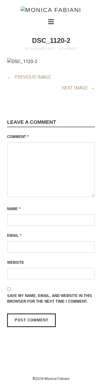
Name (13, 209)
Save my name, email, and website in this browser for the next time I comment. (49, 299)
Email (14, 235)
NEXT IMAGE (78, 88)
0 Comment (68, 48)
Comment (18, 137)
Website (15, 262)
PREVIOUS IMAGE (29, 77)
